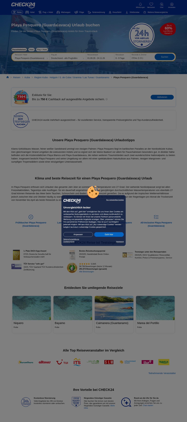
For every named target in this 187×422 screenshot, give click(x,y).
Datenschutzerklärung (71, 239)
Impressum (120, 241)
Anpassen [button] (78, 234)
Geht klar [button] (109, 234)
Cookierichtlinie (68, 241)
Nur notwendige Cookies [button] (115, 200)
